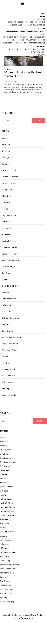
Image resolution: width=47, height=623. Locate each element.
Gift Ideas (6, 222)
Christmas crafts (17, 49)
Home (43, 13)
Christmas (40, 46)
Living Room (13, 22)
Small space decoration (12, 337)
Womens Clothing (9, 395)
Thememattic (27, 618)
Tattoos (22, 43)
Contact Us (40, 55)
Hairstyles (31, 43)
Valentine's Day (8, 376)
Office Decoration (16, 40)
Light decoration (9, 299)
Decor (42, 16)
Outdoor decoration (10, 318)
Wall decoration (9, 382)
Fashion (5, 209)
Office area (6, 311)
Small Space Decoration (35, 40)
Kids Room (6, 273)
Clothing (7, 43)
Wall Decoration (25, 25)
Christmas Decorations (35, 49)
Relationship (7, 331)
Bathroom (13, 25)
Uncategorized (8, 369)
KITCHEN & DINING (10, 286)
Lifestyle (6, 292)
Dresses (14, 43)
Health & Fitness (9, 241)
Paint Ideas (6, 324)
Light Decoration (21, 37)
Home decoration (9, 254)
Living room (7, 305)
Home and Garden (9, 247)
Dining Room (32, 22)
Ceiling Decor (7, 157)
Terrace (41, 31)
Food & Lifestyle (9, 215)
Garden (9, 31)
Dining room (7, 189)
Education (6, 196)
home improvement (10, 260)
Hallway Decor (39, 25)
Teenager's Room (9, 350)
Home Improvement (37, 37)
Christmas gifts (38, 52)
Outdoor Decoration (29, 31)
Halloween (40, 43)
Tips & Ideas (8, 37)
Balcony (15, 31)
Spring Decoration (10, 343)
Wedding (5, 388)
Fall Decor (6, 202)
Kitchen (42, 22)
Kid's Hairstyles (9, 266)
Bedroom (23, 22)
